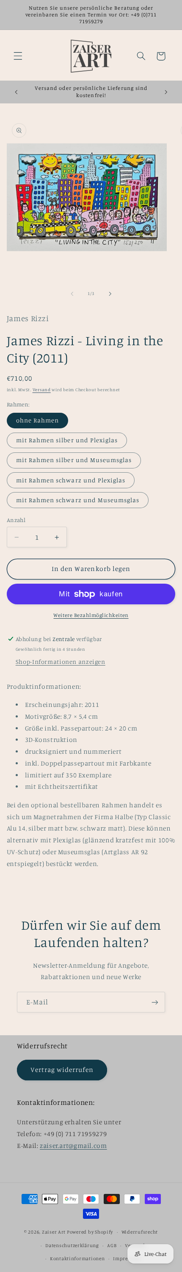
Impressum (127, 1258)
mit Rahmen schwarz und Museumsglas (78, 499)
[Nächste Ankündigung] (166, 92)
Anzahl (16, 520)
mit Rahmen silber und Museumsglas (74, 459)
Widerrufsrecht (139, 1232)
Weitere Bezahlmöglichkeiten (90, 615)
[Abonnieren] (155, 1002)
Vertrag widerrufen (62, 1070)
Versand (42, 389)
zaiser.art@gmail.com (73, 1146)
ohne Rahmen (37, 420)
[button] (18, 56)
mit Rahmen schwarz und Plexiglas (71, 480)
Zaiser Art (54, 1232)
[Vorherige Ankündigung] (16, 92)
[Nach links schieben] (72, 293)
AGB (111, 1245)
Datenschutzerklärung (72, 1245)
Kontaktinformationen (77, 1258)
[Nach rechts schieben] (110, 293)
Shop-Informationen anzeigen (60, 661)
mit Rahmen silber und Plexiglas (67, 440)
